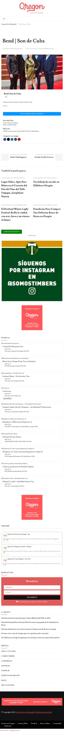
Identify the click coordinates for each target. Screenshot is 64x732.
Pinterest (19, 139)
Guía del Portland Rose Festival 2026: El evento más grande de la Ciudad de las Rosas (29, 623)
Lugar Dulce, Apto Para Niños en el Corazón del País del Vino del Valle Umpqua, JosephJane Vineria (14, 189)
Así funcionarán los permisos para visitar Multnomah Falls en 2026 (25, 618)
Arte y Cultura (8, 651)
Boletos (5, 105)
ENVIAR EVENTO (11, 232)
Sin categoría (7, 685)
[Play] (5, 535)
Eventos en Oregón (10, 675)
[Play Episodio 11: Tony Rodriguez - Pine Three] (5, 560)
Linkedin (11, 139)
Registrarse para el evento (32, 114)
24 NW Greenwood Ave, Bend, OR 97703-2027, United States (21, 131)
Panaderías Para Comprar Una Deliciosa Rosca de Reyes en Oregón (47, 212)
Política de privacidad (43, 712)
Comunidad (6, 661)
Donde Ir (5, 671)
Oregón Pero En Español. (25, 712)
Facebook (4, 139)
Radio (4, 680)
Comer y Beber (7, 656)
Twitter (8, 139)
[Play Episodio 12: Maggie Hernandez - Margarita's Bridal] (5, 548)
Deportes (5, 666)
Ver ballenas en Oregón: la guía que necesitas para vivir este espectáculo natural (30, 638)
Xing (15, 139)
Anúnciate (7, 726)
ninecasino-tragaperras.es (10, 730)
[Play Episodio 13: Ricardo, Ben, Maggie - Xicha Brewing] (5, 535)
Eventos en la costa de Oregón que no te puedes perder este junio (25, 633)
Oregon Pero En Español (14, 49)
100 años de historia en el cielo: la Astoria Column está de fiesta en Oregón (28, 629)
